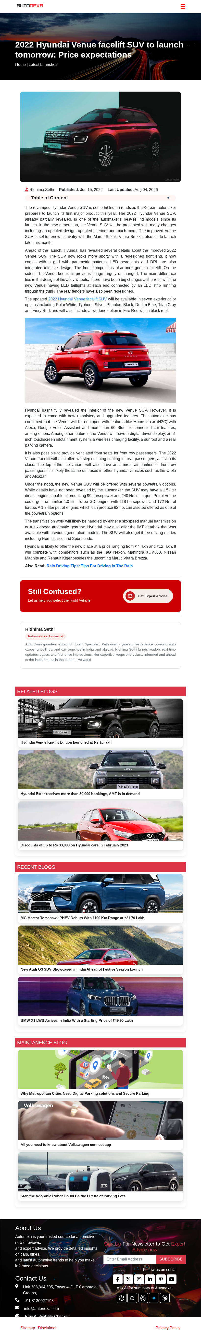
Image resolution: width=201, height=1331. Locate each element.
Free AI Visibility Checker (47, 1316)
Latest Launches (43, 64)
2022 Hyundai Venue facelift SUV (77, 299)
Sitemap (28, 1328)
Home (20, 64)
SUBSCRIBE (171, 1259)
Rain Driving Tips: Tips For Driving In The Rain (90, 566)
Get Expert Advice (153, 596)
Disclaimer (47, 1328)
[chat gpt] (121, 1298)
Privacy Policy (168, 1328)
